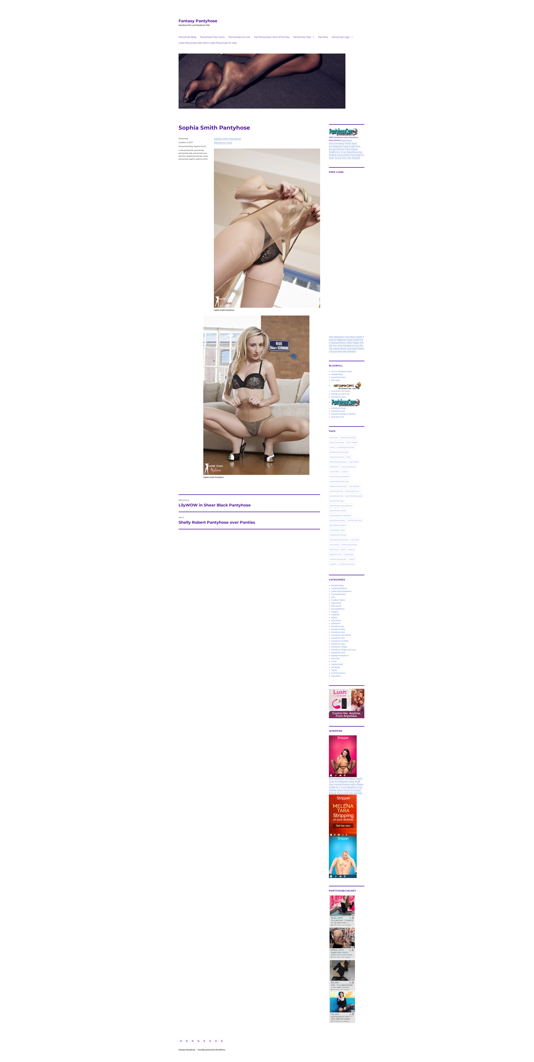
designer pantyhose (339, 452)
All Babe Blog (337, 374)
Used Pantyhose (338, 673)
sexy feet (355, 540)
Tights (334, 670)
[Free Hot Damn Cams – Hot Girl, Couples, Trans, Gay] (347, 385)
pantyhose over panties (340, 515)
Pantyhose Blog (187, 37)
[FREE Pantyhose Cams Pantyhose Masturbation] (346, 132)
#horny (338, 158)
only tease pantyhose (339, 476)
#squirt (348, 143)
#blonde (332, 793)
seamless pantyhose (339, 540)
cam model (352, 442)
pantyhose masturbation (341, 506)
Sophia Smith (200, 146)
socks (343, 549)
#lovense (340, 149)
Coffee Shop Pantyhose (341, 591)
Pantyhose (183, 138)
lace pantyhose (337, 609)
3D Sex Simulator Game (341, 371)
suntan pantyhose (338, 559)
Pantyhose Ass (337, 626)
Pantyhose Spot (338, 411)
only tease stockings (339, 481)
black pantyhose (348, 437)
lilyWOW (334, 467)
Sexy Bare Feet (337, 417)
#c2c (338, 152)
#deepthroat (352, 152)
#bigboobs (337, 146)
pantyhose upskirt (338, 525)
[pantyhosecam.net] (346, 959)
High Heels (336, 603)
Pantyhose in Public (340, 641)
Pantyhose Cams (223, 142)
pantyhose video (337, 530)
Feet (333, 597)
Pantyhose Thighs (339, 647)
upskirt (333, 564)
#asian (346, 146)
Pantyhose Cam (338, 632)
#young (332, 149)
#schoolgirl (356, 155)
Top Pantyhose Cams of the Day (271, 37)
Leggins (334, 612)
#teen (357, 146)
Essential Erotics (338, 377)
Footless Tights (338, 600)
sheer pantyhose (349, 544)
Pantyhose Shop (338, 408)
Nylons (334, 617)
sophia (192, 159)
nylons (345, 471)
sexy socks (334, 544)
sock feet (334, 549)
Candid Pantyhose (339, 588)
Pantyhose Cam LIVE (340, 394)
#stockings (339, 143)
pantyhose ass (336, 491)
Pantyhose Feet (302, 37)
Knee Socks (336, 606)
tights (351, 559)
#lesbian (333, 155)
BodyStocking (337, 585)
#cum (343, 152)
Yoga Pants (336, 676)
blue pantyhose (337, 442)
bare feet (334, 437)
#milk (352, 146)
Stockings (335, 667)
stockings (348, 554)
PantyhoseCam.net (239, 37)
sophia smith (202, 159)
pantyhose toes (355, 520)
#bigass (354, 149)
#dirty (347, 149)
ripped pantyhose (194, 156)
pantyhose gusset (354, 496)
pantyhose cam (352, 491)
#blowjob (356, 158)
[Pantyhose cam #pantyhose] (345, 402)
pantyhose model (338, 510)
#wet (344, 158)
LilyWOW (335, 615)
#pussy (340, 155)
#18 (330, 146)
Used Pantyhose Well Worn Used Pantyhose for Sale (208, 43)
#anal (354, 143)
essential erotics (337, 457)
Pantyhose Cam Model (341, 635)
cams (332, 447)
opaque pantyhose (338, 486)
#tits (349, 158)
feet (349, 457)
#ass (360, 152)
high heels (354, 462)
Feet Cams (335, 380)
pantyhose (199, 150)
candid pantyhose (346, 447)
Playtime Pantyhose (340, 655)
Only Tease (336, 620)
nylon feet (334, 471)
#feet (331, 143)
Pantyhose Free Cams (212, 37)
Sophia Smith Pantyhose (227, 138)
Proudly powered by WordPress (211, 1050)
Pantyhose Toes (338, 652)
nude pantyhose (186, 150)
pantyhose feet (336, 496)
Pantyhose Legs (341, 37)
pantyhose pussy (337, 520)
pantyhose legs (185, 153)
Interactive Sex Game (340, 391)
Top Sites (323, 37)
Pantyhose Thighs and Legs (343, 650)
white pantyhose (346, 564)
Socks (334, 661)
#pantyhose (346, 140)
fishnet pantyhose (338, 462)
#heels (347, 155)
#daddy (332, 152)
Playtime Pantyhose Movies (343, 414)
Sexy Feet (335, 658)
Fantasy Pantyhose (198, 20)
